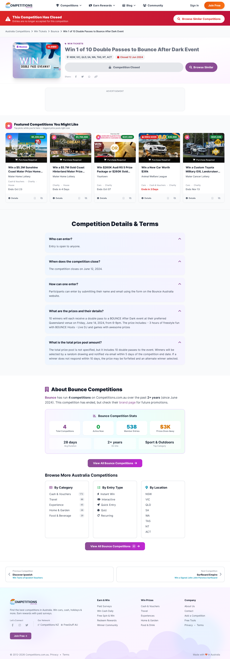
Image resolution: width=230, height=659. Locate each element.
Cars (99, 185)
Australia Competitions (17, 31)
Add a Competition (195, 615)
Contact (189, 610)
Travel (144, 610)
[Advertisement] (115, 101)
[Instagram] (19, 625)
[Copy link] (96, 76)
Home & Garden (149, 620)
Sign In (194, 5)
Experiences (147, 615)
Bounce (55, 31)
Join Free (214, 5)
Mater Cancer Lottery (197, 176)
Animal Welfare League (154, 176)
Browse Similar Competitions (201, 19)
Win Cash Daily (105, 610)
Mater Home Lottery (19, 176)
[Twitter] (26, 625)
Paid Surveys (104, 606)
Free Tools (190, 620)
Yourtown (102, 176)
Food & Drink (148, 625)
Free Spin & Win (105, 615)
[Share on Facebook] (75, 76)
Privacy (189, 625)
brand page (127, 402)
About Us (190, 606)
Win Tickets (40, 31)
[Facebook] (12, 625)
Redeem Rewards (107, 620)
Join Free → (20, 635)
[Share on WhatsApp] (89, 76)
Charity (31, 181)
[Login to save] (35, 198)
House (11, 185)
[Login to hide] (41, 198)
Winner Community (107, 625)
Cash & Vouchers (16, 181)
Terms (200, 625)
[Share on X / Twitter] (82, 76)
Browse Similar (203, 67)
